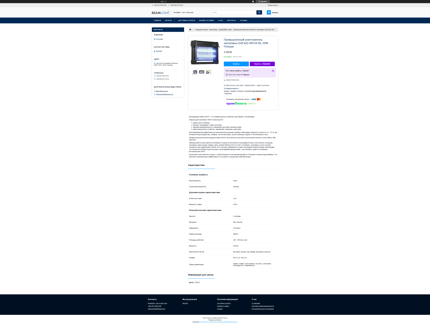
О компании (256, 303)
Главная (157, 20)
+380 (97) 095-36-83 (154, 306)
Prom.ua (224, 318)
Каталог (168, 20)
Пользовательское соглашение (263, 309)
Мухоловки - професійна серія (221, 30)
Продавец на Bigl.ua (215, 320)
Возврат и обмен (206, 20)
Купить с (258, 64)
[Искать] (259, 12)
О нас (220, 20)
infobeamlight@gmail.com (164, 94)
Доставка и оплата (186, 20)
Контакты (231, 20)
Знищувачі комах (202, 30)
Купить (236, 64)
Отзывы (243, 20)
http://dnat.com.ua (162, 91)
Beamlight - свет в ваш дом (157, 303)
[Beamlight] (161, 15)
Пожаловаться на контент (208, 322)
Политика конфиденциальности (263, 306)
